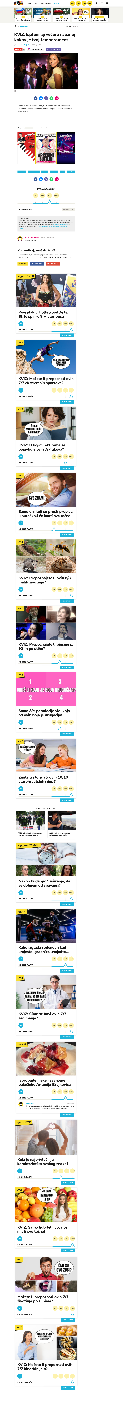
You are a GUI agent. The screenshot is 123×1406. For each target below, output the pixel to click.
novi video (29, 128)
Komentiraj (67, 335)
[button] (2, 1404)
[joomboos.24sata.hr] (18, 3)
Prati (37, 49)
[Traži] (96, 3)
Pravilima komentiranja (60, 224)
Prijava (23, 264)
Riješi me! (24, 26)
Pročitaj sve (68, 209)
